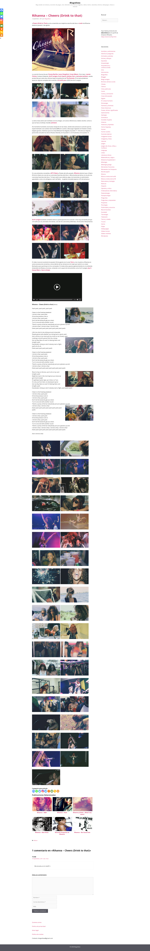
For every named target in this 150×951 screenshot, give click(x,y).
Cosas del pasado (106, 96)
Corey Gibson (74, 74)
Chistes (103, 84)
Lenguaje (104, 150)
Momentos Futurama (107, 167)
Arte (102, 70)
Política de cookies (37, 934)
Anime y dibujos (106, 58)
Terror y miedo (105, 219)
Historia (103, 122)
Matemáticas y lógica (107, 157)
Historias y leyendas (107, 124)
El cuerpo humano (107, 101)
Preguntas (104, 198)
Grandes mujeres (106, 120)
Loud (80, 23)
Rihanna (77, 173)
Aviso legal (35, 930)
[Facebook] (33, 791)
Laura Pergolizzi (63, 74)
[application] (57, 287)
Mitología (104, 162)
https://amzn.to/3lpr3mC (108, 37)
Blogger (103, 77)
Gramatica (104, 117)
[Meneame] (48, 791)
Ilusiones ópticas (106, 134)
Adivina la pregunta (107, 53)
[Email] (51, 791)
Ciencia (103, 86)
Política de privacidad (39, 926)
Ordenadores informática (109, 191)
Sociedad (104, 212)
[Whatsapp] (36, 791)
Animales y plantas (107, 56)
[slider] (55, 299)
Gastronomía (105, 113)
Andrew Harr (71, 76)
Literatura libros (106, 155)
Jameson (54, 123)
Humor (103, 129)
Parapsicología (105, 195)
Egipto (103, 98)
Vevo (72, 262)
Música (35, 840)
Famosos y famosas (107, 105)
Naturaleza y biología (108, 181)
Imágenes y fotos (106, 139)
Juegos (103, 143)
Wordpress (104, 236)
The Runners (70, 78)
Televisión (104, 217)
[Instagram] (42, 791)
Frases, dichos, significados (109, 110)
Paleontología (105, 193)
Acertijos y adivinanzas (108, 51)
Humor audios (105, 132)
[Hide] (0, 38)
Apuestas (104, 61)
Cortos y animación (107, 94)
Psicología (104, 205)
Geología (104, 115)
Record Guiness (106, 210)
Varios (103, 224)
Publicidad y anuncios (108, 207)
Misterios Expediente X (108, 160)
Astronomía (104, 72)
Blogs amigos (105, 79)
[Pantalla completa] (80, 299)
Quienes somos (36, 922)
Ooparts (103, 186)
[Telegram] (45, 791)
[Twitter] (39, 791)
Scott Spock (62, 76)
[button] (57, 287)
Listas (103, 153)
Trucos (103, 222)
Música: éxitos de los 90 (108, 179)
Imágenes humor (106, 136)
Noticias (103, 184)
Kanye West (36, 270)
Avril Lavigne (53, 76)
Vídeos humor (105, 231)
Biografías (104, 75)
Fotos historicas (106, 108)
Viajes (103, 226)
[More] (58, 791)
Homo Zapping (106, 127)
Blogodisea (75, 2)
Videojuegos (105, 229)
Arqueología (105, 63)
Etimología (104, 103)
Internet (103, 141)
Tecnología (104, 214)
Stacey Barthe (53, 74)
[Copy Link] (55, 791)
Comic (103, 91)
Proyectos (104, 203)
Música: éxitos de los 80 (108, 176)
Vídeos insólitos (106, 233)
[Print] (1, 28)
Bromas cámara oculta (108, 82)
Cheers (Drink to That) (40, 23)
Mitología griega (106, 164)
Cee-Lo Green (45, 270)
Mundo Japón (105, 172)
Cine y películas (106, 89)
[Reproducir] (34, 299)
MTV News (54, 173)
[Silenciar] (77, 299)
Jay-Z (89, 268)
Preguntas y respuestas (108, 200)
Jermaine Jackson (82, 76)
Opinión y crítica (106, 188)
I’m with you (62, 80)
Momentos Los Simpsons (109, 169)
